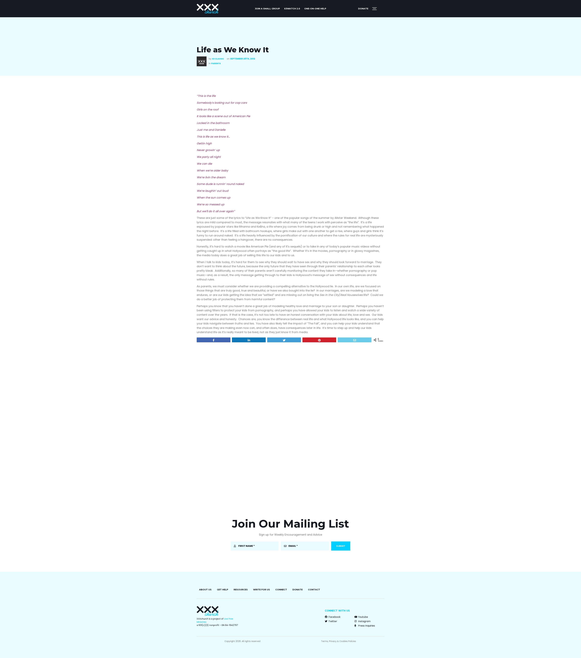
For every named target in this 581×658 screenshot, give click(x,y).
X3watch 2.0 (292, 8)
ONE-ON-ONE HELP (315, 8)
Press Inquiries (366, 625)
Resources (241, 589)
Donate (363, 8)
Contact (314, 589)
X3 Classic (218, 58)
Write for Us (261, 589)
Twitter (332, 621)
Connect (281, 589)
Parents (216, 63)
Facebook (334, 617)
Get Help (222, 589)
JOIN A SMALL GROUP (267, 8)
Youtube (363, 617)
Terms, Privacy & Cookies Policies (338, 641)
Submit (340, 546)
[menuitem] (267, 8)
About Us (205, 589)
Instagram (364, 621)
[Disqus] (290, 383)
